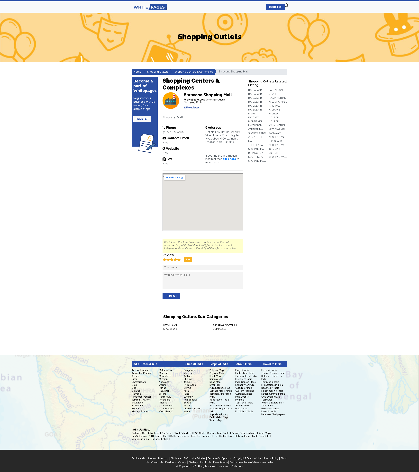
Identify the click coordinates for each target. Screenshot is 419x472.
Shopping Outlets (157, 71)
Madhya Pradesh (141, 411)
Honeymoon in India (272, 391)
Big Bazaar (255, 90)
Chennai (188, 379)
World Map (216, 420)
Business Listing (159, 439)
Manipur (163, 373)
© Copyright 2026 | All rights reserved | (197, 466)
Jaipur (187, 382)
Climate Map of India (221, 391)
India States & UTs (145, 364)
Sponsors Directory (157, 458)
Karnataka (137, 405)
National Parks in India (273, 393)
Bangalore (189, 370)
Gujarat (136, 391)
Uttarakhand (166, 405)
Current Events (243, 393)
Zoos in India (268, 405)
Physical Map (217, 373)
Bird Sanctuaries (270, 408)
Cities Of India (194, 364)
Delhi (134, 385)
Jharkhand (137, 402)
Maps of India (219, 364)
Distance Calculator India (145, 433)
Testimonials (138, 458)
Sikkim (162, 393)
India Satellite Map (220, 388)
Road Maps (265, 433)
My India (239, 399)
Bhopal (187, 402)
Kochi (187, 405)
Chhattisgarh (139, 382)
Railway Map (216, 379)
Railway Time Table (218, 433)
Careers (182, 462)
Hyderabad (190, 385)
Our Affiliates (198, 458)
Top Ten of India (244, 402)
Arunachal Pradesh (142, 373)
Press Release (220, 462)
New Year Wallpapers (273, 414)
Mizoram (163, 379)
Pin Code (167, 433)
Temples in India (270, 382)
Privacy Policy (271, 458)
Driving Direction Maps (244, 433)
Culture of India (243, 388)
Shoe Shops (170, 329)
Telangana (164, 399)
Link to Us (205, 462)
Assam (135, 376)
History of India (243, 379)
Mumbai (188, 373)
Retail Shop (170, 325)
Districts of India (244, 411)
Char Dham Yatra (270, 396)
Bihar (134, 379)
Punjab (162, 388)
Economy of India (245, 385)
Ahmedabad (190, 399)
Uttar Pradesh (166, 408)
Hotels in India (269, 370)
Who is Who (242, 405)
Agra (186, 391)
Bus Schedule (139, 436)
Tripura (163, 402)
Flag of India (242, 370)
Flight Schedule (182, 433)
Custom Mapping (244, 391)
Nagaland (164, 382)
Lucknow (188, 396)
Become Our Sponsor (219, 458)
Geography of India (246, 376)
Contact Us (157, 462)
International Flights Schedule (252, 436)
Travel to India (272, 364)
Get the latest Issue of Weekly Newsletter (251, 462)
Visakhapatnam (192, 408)
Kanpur (187, 411)
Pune (186, 393)
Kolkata (188, 376)
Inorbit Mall (256, 121)
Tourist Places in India (273, 373)
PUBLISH (171, 296)
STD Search (155, 436)
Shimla (187, 388)
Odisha (162, 385)
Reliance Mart (257, 153)
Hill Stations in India (272, 385)
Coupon (274, 117)
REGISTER (275, 7)
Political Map (217, 370)
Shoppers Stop (257, 133)
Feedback (170, 462)
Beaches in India (270, 388)
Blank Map (215, 376)
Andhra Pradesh (140, 370)
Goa (134, 388)
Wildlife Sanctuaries (272, 402)
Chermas (274, 105)
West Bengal (166, 411)
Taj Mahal (266, 399)
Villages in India (140, 439)
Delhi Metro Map (219, 417)
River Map (215, 385)
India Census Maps (245, 382)
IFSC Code (199, 433)
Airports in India (218, 414)
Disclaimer (176, 458)
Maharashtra (166, 370)
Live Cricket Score (224, 436)
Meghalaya (165, 376)
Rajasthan (164, 391)
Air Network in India (220, 405)
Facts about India (244, 373)
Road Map (215, 382)
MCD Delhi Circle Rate (176, 436)
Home (137, 71)
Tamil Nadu (165, 396)
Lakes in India (268, 411)
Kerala (135, 408)
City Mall (275, 149)
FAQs (187, 458)
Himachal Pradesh (142, 396)
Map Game (241, 408)
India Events (242, 396)
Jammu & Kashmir (141, 399)
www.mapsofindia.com (231, 466)
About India (244, 364)
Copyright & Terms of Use (247, 458)
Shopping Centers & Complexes (193, 71)
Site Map (193, 462)
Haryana (136, 393)
